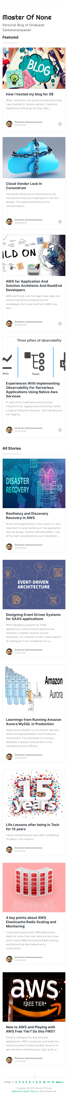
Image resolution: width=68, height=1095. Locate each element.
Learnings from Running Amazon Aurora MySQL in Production (33, 722)
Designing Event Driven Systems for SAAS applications (33, 617)
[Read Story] (60, 124)
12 (52, 1082)
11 (48, 1082)
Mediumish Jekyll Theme (24, 1091)
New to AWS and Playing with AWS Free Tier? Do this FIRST (30, 1029)
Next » (60, 1082)
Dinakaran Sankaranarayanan (28, 122)
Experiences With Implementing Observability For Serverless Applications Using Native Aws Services (33, 389)
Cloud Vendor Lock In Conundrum (24, 186)
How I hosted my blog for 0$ (29, 94)
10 (44, 1082)
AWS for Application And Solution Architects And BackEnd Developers (34, 285)
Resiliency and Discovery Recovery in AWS (27, 515)
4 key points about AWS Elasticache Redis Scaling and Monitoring (31, 922)
